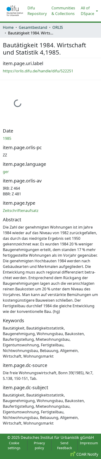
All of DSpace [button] (87, 10)
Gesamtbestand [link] (33, 27)
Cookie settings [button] (14, 445)
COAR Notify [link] (86, 454)
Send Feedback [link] (64, 445)
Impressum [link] (89, 443)
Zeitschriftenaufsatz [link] (21, 210)
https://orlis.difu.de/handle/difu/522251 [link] (38, 71)
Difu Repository (37, 10)
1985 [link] (7, 138)
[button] (15, 11)
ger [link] (6, 171)
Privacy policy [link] (39, 445)
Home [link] (8, 27)
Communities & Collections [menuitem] (63, 10)
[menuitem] (89, 11)
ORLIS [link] (57, 27)
